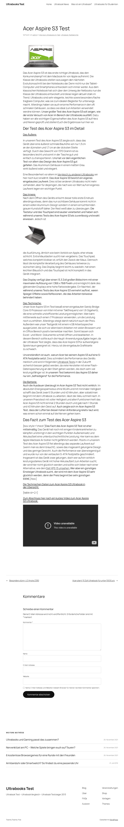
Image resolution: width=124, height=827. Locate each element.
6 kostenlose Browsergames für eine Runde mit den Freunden (40, 755)
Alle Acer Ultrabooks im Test (49, 35)
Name (25, 654)
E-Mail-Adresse (29, 665)
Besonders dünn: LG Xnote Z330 (24, 580)
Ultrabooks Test (15, 4)
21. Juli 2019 (113, 763)
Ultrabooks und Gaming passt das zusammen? (32, 739)
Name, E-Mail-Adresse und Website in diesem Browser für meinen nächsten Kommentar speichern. (62, 688)
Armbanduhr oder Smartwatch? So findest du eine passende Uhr (42, 763)
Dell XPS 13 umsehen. (58, 468)
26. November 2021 (111, 739)
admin (35, 35)
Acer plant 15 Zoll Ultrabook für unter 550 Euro (93, 580)
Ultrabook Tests (66, 362)
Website (26, 676)
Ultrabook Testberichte (69, 35)
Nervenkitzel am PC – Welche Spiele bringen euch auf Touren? (40, 747)
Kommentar (28, 622)
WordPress (114, 820)
